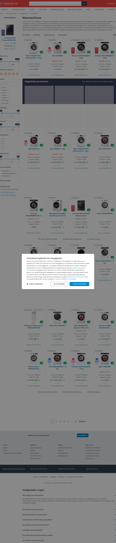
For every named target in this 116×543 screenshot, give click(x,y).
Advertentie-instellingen (75, 277)
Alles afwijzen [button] (59, 284)
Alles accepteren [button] (79, 284)
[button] (35, 284)
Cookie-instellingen (61, 279)
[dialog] (58, 271)
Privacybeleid (72, 279)
